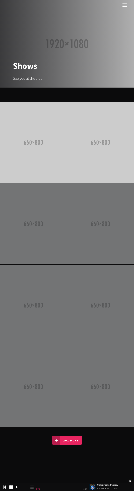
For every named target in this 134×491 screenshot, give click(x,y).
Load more (70, 440)
